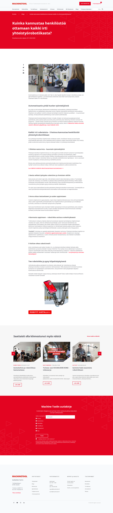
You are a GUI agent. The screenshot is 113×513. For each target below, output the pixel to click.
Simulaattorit (44, 9)
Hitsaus (52, 9)
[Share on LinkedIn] (23, 70)
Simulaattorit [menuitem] (88, 488)
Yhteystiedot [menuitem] (34, 481)
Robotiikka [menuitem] (87, 483)
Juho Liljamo (23, 38)
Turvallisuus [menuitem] (87, 486)
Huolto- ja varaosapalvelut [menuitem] (73, 487)
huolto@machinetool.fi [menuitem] (54, 491)
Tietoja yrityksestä (86, 9)
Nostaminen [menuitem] (87, 481)
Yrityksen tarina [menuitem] (35, 491)
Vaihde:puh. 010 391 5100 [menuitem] (53, 486)
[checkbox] (41, 425)
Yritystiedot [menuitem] (36, 476)
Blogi (77, 9)
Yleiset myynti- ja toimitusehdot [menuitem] (71, 482)
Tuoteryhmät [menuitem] (89, 476)
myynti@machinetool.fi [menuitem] (55, 489)
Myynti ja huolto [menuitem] (73, 476)
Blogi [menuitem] (23, 14)
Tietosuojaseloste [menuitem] (36, 494)
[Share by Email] (23, 73)
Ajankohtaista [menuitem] (35, 488)
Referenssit (60, 9)
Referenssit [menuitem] (34, 486)
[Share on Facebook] (23, 65)
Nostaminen (15, 9)
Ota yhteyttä (85, 3)
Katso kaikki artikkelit (93, 336)
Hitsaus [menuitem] (86, 491)
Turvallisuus (34, 9)
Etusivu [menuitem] (14, 14)
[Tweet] (23, 67)
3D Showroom (69, 9)
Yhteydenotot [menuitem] (54, 476)
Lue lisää (17, 384)
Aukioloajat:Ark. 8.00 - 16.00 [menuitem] (53, 482)
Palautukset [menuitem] (69, 485)
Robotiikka (25, 9)
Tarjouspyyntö (97, 3)
